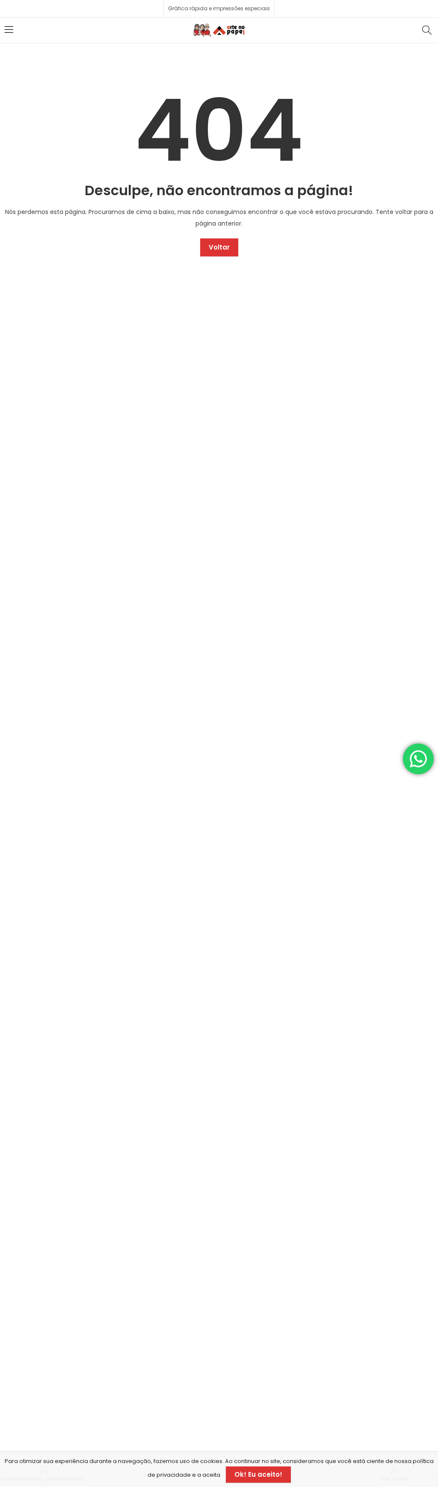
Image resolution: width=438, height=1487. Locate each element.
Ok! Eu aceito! (258, 1474)
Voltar (219, 247)
